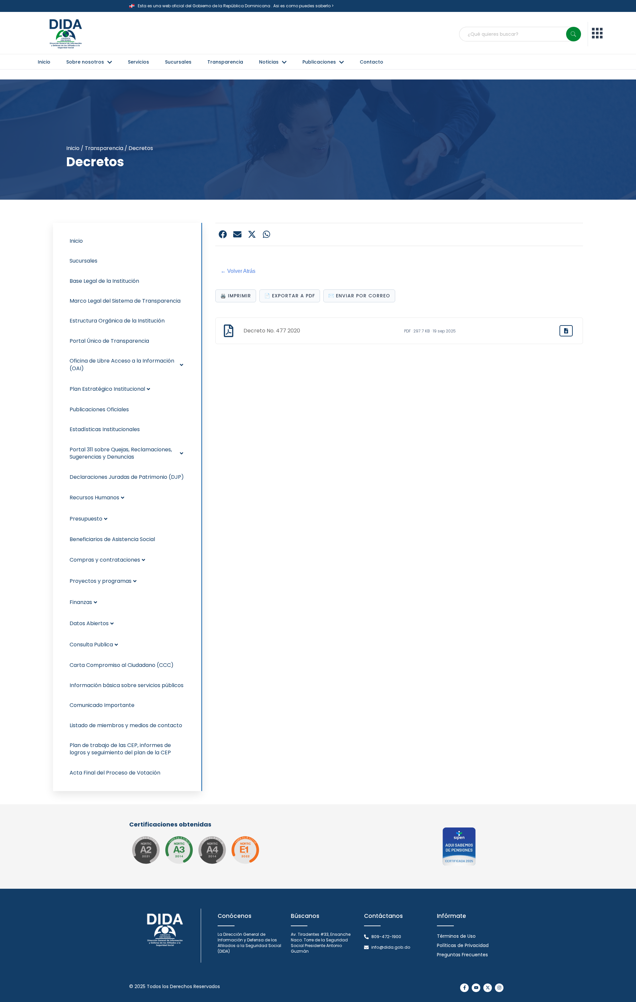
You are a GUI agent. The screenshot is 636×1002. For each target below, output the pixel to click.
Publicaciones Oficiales (99, 409)
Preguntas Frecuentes (462, 954)
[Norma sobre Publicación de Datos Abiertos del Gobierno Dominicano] (178, 850)
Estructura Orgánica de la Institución (117, 321)
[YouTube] (476, 987)
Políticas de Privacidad (463, 945)
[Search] (573, 34)
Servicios (138, 62)
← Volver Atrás (238, 271)
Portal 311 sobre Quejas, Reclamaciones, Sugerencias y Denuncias (121, 453)
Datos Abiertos (89, 623)
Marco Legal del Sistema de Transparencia (125, 301)
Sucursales (178, 62)
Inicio (44, 62)
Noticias (269, 62)
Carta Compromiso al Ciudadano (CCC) (122, 665)
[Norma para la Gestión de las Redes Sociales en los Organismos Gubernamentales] (245, 850)
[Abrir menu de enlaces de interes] (597, 34)
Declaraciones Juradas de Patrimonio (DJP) (127, 477)
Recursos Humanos (94, 497)
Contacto (371, 62)
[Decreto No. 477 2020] (566, 330)
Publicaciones (319, 62)
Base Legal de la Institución (104, 281)
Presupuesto (86, 519)
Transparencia (225, 62)
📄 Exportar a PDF (289, 295)
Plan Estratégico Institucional (107, 389)
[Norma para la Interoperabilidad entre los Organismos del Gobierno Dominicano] (212, 850)
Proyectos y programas (101, 581)
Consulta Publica (91, 644)
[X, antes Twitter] (487, 987)
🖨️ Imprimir (235, 295)
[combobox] (520, 34)
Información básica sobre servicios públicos (127, 685)
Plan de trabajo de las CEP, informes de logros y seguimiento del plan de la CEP (120, 748)
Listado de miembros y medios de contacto (126, 725)
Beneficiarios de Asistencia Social (112, 539)
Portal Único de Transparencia (109, 341)
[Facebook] (464, 987)
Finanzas (81, 602)
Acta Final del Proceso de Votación (115, 773)
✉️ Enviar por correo (359, 295)
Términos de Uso (456, 936)
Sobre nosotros (85, 62)
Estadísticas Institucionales (105, 429)
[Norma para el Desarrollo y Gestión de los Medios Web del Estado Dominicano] (145, 850)
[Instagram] (499, 987)
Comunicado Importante (102, 705)
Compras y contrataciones (105, 560)
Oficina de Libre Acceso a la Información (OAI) (122, 364)
